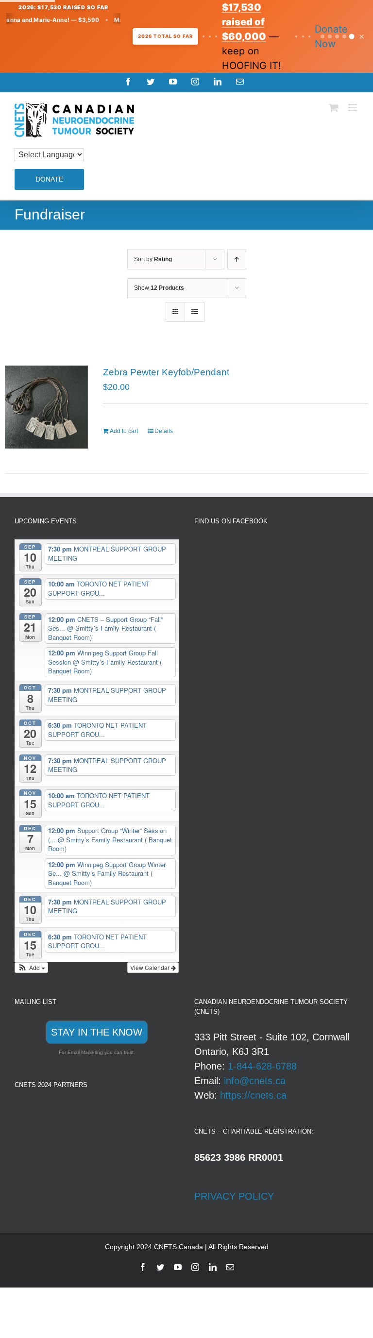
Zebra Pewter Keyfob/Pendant (166, 372)
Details (163, 431)
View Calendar (150, 967)
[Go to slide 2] (330, 36)
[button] (31, 967)
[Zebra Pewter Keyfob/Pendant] (46, 407)
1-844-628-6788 (262, 1066)
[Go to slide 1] (322, 36)
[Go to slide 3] (337, 36)
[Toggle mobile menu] (353, 107)
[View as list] (194, 311)
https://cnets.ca (253, 1095)
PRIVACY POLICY (234, 1196)
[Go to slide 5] (351, 36)
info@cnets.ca (255, 1080)
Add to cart (124, 431)
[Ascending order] (236, 259)
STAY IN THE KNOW (96, 1032)
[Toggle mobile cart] (334, 107)
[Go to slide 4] (344, 36)
